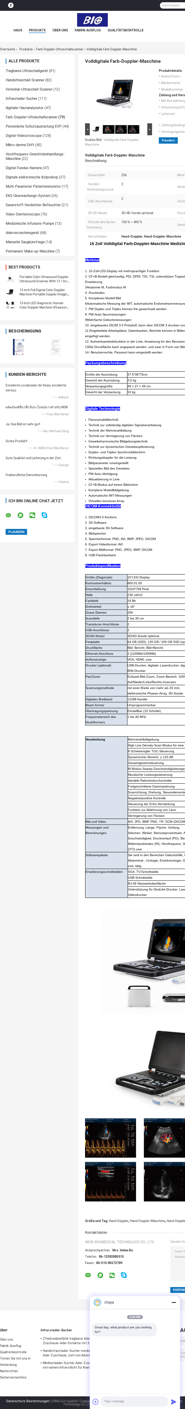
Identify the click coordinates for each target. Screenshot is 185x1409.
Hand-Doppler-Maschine (147, 1221)
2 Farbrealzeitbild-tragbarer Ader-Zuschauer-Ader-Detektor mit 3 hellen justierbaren (71, 1341)
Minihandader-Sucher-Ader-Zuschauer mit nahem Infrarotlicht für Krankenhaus (72, 1365)
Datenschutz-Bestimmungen (27, 1401)
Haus (18, 30)
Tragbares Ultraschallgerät (27, 71)
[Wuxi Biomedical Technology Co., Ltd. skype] (47, 515)
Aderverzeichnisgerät (22, 233)
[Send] (173, 1402)
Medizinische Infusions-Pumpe (30, 223)
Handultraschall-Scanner (25, 80)
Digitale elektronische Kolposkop (32, 177)
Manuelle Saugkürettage (25, 242)
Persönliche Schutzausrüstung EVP (34, 126)
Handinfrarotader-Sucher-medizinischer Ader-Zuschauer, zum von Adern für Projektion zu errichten (72, 1353)
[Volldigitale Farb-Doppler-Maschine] (116, 96)
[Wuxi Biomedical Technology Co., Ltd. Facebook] (11, 5)
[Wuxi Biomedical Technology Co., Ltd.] (92, 20)
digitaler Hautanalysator (25, 108)
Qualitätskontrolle (125, 30)
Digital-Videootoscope (24, 135)
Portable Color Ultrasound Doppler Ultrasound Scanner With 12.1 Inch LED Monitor (44, 281)
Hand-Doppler (119, 1221)
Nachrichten (9, 1371)
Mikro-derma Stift (20, 145)
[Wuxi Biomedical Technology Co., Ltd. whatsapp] (23, 515)
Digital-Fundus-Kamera (24, 168)
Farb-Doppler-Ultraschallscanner (59, 49)
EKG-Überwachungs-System (28, 196)
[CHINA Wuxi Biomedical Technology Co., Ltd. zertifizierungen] (18, 347)
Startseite (7, 49)
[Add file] (95, 1402)
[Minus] (173, 1302)
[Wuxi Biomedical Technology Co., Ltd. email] (11, 515)
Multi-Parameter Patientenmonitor (33, 186)
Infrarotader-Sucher (21, 98)
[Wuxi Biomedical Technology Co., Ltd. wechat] (35, 515)
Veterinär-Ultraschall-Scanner (29, 89)
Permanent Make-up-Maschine (30, 251)
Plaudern (168, 140)
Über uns (60, 30)
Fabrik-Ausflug (88, 30)
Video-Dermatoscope (23, 214)
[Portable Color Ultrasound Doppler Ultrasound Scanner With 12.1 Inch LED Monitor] (10, 279)
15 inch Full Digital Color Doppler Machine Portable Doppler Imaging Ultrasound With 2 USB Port (44, 294)
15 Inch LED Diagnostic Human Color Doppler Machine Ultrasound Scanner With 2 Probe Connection (44, 307)
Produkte (37, 30)
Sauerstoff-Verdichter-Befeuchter (33, 205)
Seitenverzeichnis (13, 1377)
